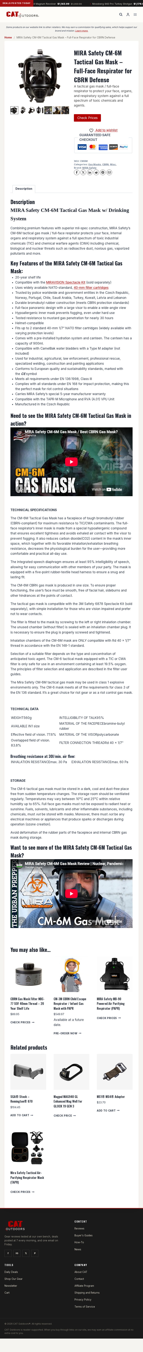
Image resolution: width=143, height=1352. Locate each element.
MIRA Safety (89, 167)
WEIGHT (17, 718)
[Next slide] (67, 110)
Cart (6, 1292)
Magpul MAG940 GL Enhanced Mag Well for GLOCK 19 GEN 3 (68, 1101)
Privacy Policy (82, 1299)
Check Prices (87, 118)
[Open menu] (135, 14)
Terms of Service (84, 1306)
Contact (79, 1278)
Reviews (79, 1228)
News (77, 1249)
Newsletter (10, 1285)
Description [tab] (23, 188)
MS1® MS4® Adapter (111, 1096)
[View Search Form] (120, 14)
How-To (79, 1242)
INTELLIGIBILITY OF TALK (78, 718)
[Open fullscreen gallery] (65, 101)
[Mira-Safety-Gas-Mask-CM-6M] (39, 76)
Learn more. (81, 30)
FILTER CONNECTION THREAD (82, 743)
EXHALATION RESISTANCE (92, 762)
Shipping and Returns (87, 1292)
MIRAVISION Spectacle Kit (65, 282)
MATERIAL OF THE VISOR (78, 734)
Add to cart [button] (19, 1115)
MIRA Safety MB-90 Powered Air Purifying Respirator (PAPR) (111, 1003)
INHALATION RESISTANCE (30, 762)
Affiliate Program (84, 1285)
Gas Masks (94, 164)
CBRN (105, 164)
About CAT (80, 1271)
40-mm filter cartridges (91, 288)
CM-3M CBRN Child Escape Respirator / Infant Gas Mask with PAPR (70, 1003)
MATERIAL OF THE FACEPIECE (81, 723)
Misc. (113, 164)
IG (17, 1253)
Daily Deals (11, 1271)
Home (8, 37)
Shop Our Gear (13, 1278)
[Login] (128, 14)
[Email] (109, 172)
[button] (23, 110)
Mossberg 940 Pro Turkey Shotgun (105, 3)
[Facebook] (77, 172)
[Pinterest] (103, 172)
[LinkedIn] (90, 172)
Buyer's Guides (83, 1235)
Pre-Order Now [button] (65, 1033)
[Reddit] (96, 172)
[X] (83, 172)
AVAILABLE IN (21, 726)
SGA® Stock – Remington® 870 (21, 1099)
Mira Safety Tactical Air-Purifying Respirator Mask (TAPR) (27, 1177)
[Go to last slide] (12, 110)
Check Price (63, 1115)
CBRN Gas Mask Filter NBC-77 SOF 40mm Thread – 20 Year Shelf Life (27, 1003)
